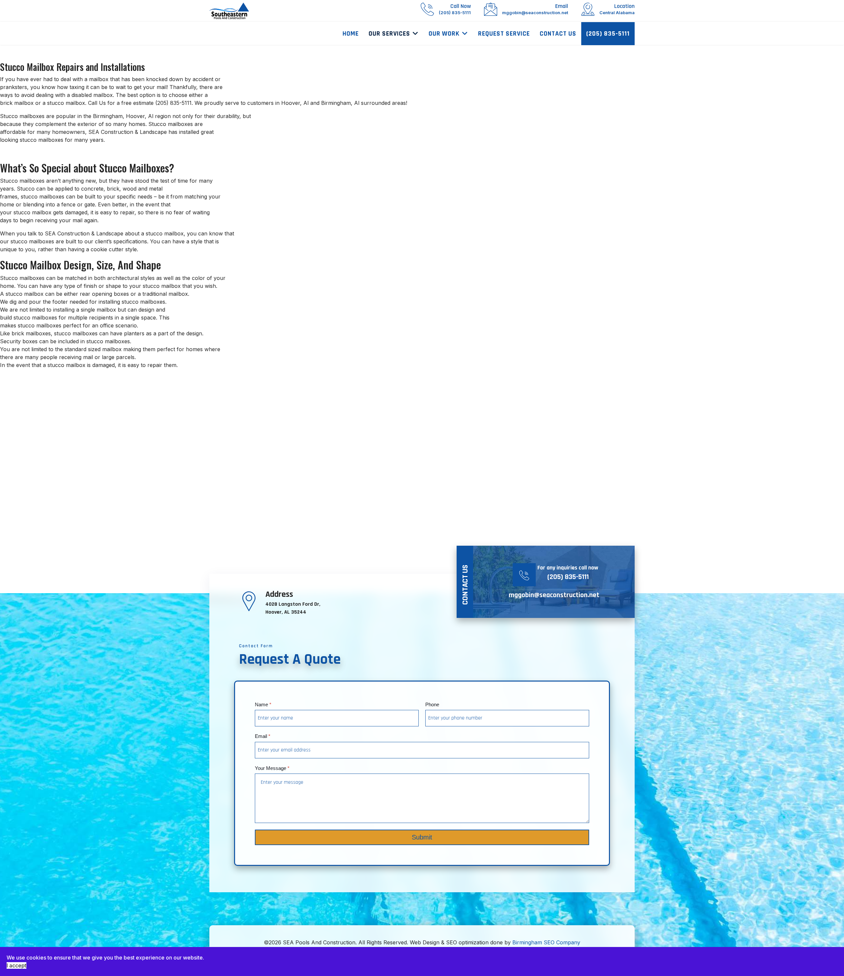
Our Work (444, 33)
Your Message (272, 768)
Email (262, 736)
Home (351, 33)
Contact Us (558, 33)
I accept (16, 965)
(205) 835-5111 (608, 33)
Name (263, 704)
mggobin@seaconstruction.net (554, 595)
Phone (432, 704)
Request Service (504, 33)
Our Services (389, 33)
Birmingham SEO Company (546, 942)
